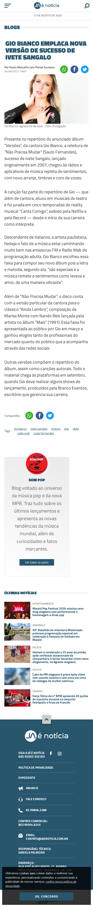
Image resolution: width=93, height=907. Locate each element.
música (55, 428)
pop (66, 428)
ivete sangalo (38, 428)
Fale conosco (36, 799)
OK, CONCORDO (46, 896)
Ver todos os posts (37, 562)
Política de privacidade (35, 767)
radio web (23, 433)
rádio (76, 428)
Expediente (26, 777)
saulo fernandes (44, 433)
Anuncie (32, 788)
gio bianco (20, 428)
